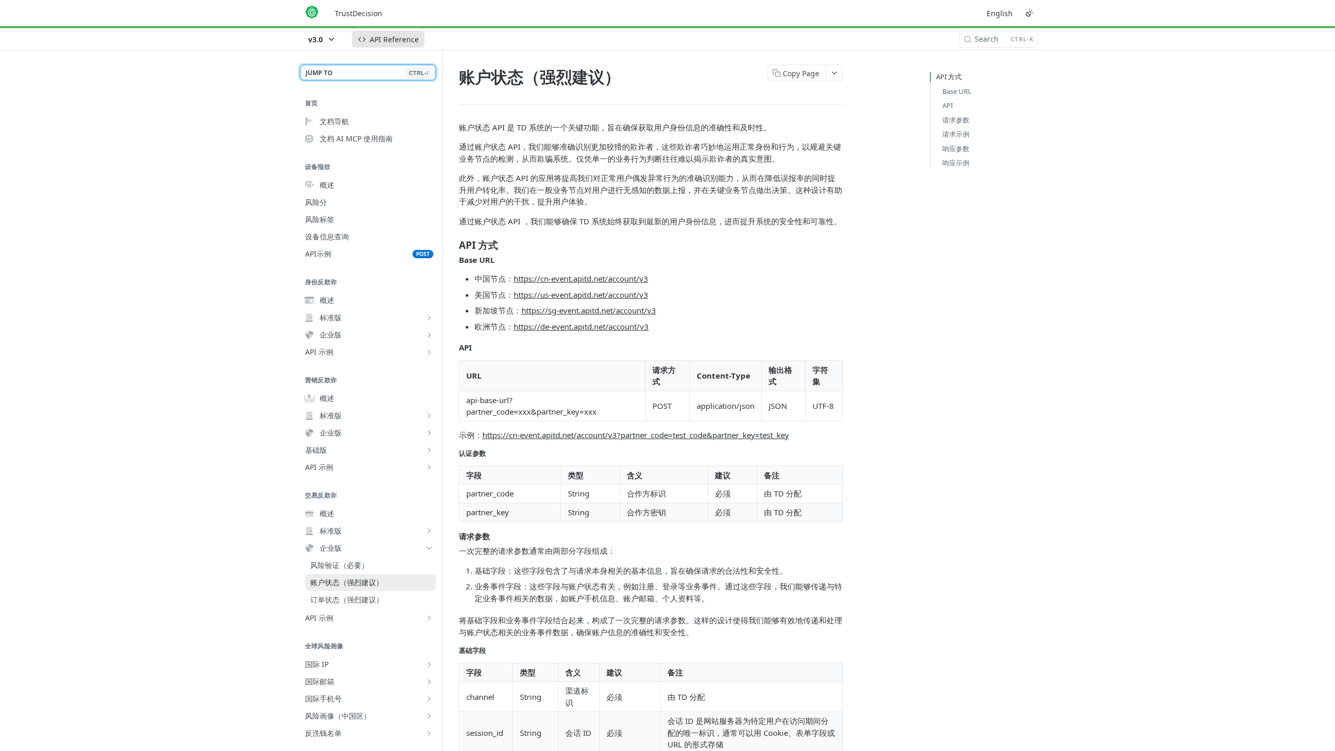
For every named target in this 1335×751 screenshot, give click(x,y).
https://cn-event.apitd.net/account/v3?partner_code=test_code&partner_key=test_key (635, 435)
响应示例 (955, 162)
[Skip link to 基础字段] (451, 650)
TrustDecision (358, 13)
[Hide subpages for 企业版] (429, 548)
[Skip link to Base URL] (451, 260)
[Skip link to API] (451, 347)
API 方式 (949, 76)
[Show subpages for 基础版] (429, 450)
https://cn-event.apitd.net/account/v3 (581, 278)
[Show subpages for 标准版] (429, 317)
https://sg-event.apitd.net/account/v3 (588, 310)
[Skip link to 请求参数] (451, 536)
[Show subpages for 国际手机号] (429, 699)
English (1000, 13)
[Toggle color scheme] (1029, 13)
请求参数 (955, 120)
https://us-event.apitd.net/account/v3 (581, 294)
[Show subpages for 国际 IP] (429, 664)
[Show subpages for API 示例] (429, 352)
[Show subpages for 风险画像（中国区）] (429, 716)
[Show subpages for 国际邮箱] (429, 681)
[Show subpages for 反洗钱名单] (429, 733)
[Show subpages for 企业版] (429, 335)
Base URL (957, 91)
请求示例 (955, 134)
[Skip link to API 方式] (451, 245)
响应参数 (955, 148)
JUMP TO (367, 72)
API (947, 105)
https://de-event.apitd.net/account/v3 (581, 326)
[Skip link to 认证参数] (451, 453)
